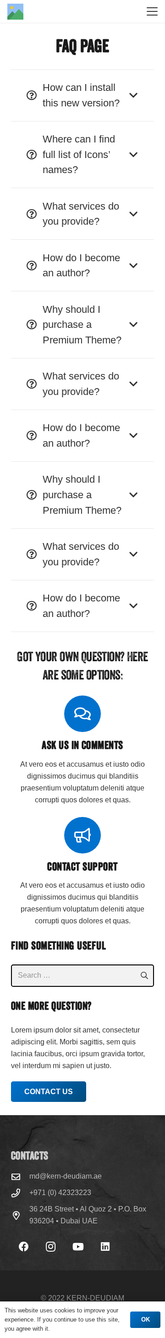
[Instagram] (50, 1246)
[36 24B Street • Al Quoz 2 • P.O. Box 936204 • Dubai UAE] (20, 1215)
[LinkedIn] (105, 1246)
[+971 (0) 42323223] (20, 1193)
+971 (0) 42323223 (60, 1192)
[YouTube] (78, 1246)
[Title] (15, 12)
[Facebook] (23, 1246)
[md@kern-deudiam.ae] (20, 1176)
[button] (152, 11)
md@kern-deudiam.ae (65, 1176)
